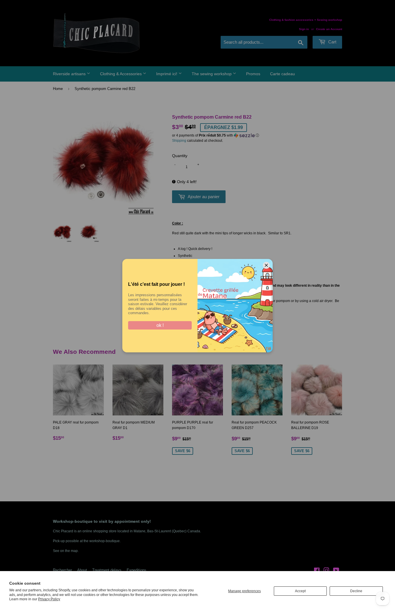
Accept (300, 591)
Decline (356, 591)
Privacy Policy (49, 599)
